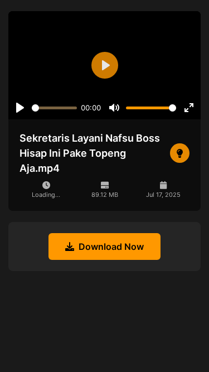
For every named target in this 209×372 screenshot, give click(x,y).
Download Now (111, 246)
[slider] (54, 108)
